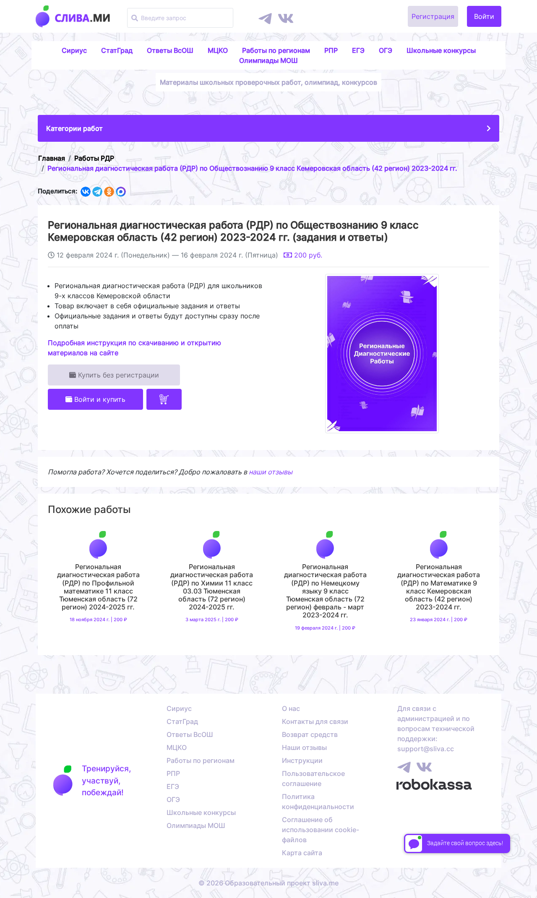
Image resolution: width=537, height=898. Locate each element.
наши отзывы (270, 472)
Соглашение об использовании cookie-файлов (320, 829)
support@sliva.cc (425, 748)
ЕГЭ (358, 50)
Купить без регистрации (117, 375)
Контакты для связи (315, 721)
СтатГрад (117, 50)
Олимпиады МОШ (268, 60)
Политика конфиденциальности (318, 801)
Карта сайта (302, 853)
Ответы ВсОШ (170, 50)
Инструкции (302, 760)
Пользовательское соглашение (313, 778)
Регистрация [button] (433, 16)
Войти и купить (98, 399)
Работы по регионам (276, 50)
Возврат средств (310, 734)
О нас (291, 708)
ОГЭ (385, 50)
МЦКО (218, 50)
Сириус (74, 50)
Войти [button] (484, 16)
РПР (331, 50)
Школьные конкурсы (441, 50)
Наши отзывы (304, 747)
